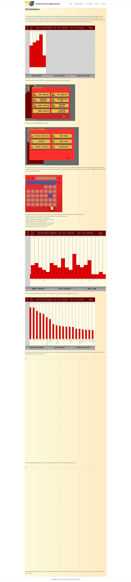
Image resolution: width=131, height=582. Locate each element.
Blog (96, 4)
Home (70, 4)
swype (83, 18)
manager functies (33, 16)
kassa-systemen (78, 4)
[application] (83, 4)
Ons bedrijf (89, 4)
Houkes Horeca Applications (48, 4)
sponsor (103, 4)
